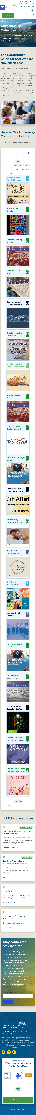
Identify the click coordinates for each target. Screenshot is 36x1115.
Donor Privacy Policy (18, 1109)
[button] (2, 7)
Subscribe (8, 1002)
